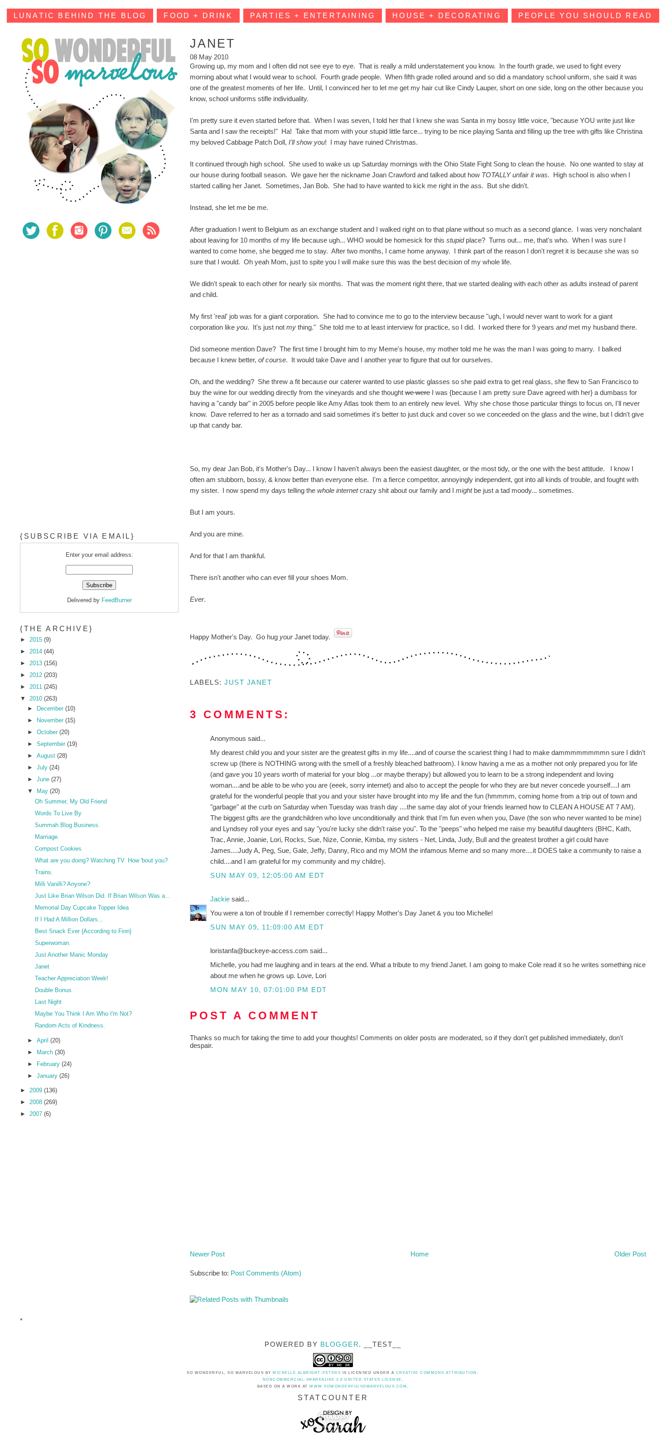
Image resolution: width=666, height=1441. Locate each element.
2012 (36, 675)
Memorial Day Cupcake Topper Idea (82, 907)
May (43, 791)
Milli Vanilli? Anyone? (62, 884)
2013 (36, 663)
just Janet (248, 682)
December (51, 708)
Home (419, 1254)
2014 (36, 651)
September (52, 743)
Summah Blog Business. (67, 825)
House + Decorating (446, 15)
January (48, 1075)
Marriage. (47, 836)
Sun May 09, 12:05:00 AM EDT (267, 875)
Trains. (44, 872)
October (48, 732)
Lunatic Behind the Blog (80, 15)
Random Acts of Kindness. (70, 1025)
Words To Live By (58, 813)
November (51, 720)
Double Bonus (53, 990)
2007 (36, 1113)
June (44, 779)
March (46, 1052)
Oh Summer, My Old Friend (71, 801)
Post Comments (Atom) (266, 1273)
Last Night (48, 1001)
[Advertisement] (88, 312)
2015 (36, 639)
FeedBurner (116, 600)
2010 (36, 698)
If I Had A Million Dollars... (69, 919)
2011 (36, 686)
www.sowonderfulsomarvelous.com (358, 1386)
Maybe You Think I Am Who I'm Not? (83, 1013)
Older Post (630, 1254)
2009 (36, 1090)
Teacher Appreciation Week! (71, 978)
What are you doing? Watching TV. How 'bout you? (101, 860)
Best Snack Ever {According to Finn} (83, 931)
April (43, 1040)
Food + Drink (198, 15)
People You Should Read (585, 15)
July (43, 767)
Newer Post (207, 1254)
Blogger (339, 1344)
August (47, 755)
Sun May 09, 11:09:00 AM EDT (267, 927)
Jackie (221, 899)
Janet (42, 966)
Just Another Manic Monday (71, 954)
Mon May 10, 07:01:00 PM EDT (268, 989)
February (49, 1064)
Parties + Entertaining (312, 15)
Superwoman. (53, 943)
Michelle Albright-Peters (307, 1373)
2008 (36, 1102)
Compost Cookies (58, 848)
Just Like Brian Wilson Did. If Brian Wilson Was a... (102, 895)
